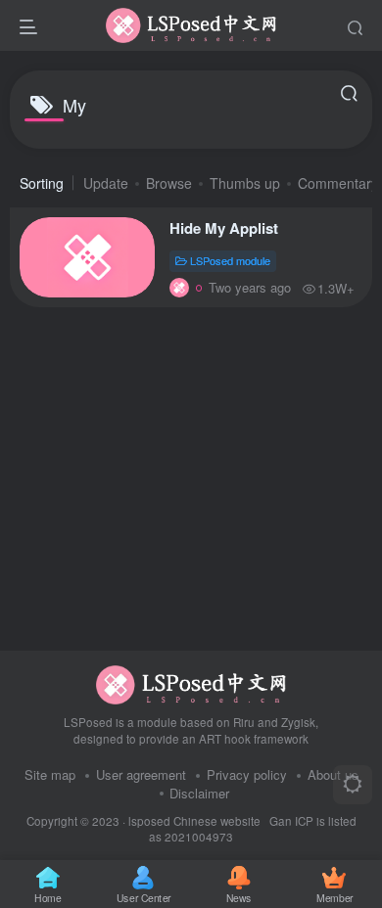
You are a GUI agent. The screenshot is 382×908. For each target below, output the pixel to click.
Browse (169, 183)
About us (333, 774)
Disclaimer (199, 793)
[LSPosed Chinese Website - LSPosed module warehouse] (190, 682)
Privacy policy (247, 774)
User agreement (141, 774)
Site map (49, 774)
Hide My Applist (223, 228)
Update (105, 183)
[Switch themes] (352, 784)
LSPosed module (230, 260)
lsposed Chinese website (194, 821)
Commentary (338, 183)
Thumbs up (245, 183)
